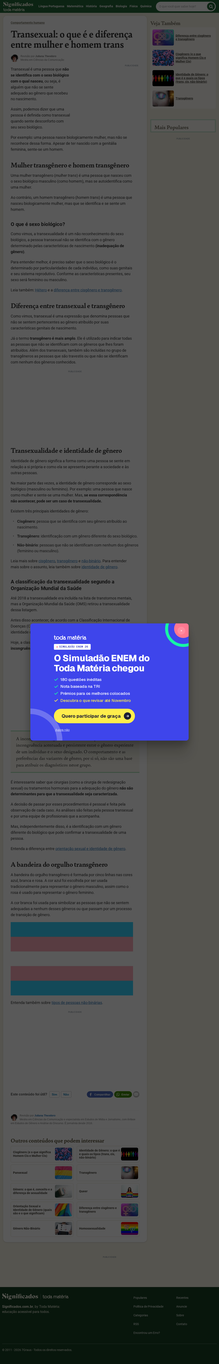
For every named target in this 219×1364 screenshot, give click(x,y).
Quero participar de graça (91, 716)
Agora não (62, 730)
